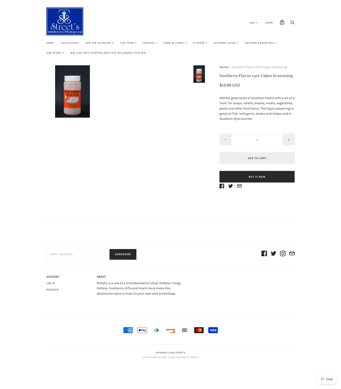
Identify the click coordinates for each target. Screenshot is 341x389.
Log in (50, 283)
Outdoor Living (224, 42)
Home (50, 42)
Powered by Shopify (187, 357)
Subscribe (123, 254)
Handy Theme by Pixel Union (158, 357)
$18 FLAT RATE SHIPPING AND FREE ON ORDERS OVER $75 (108, 52)
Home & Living (173, 42)
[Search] (292, 24)
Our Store (53, 52)
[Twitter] (273, 254)
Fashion (148, 42)
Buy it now (257, 176)
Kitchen (199, 42)
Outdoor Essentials (259, 42)
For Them (126, 42)
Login (269, 22)
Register (52, 289)
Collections (70, 42)
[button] (199, 74)
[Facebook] (264, 254)
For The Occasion (98, 42)
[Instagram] (283, 254)
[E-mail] (292, 254)
